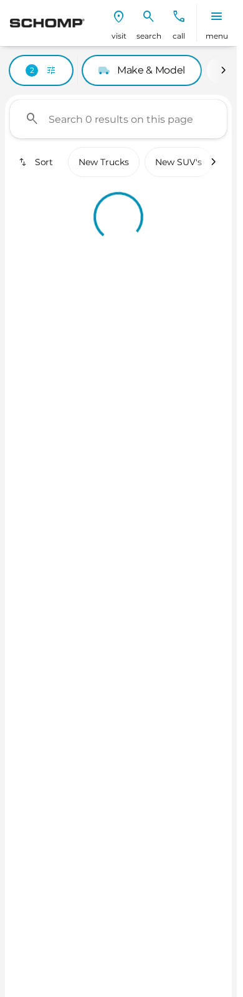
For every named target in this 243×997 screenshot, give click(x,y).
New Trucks (104, 162)
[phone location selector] (178, 16)
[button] (119, 23)
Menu (217, 36)
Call (179, 36)
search (148, 36)
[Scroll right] (223, 70)
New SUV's (178, 162)
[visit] (119, 16)
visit (119, 36)
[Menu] (216, 16)
